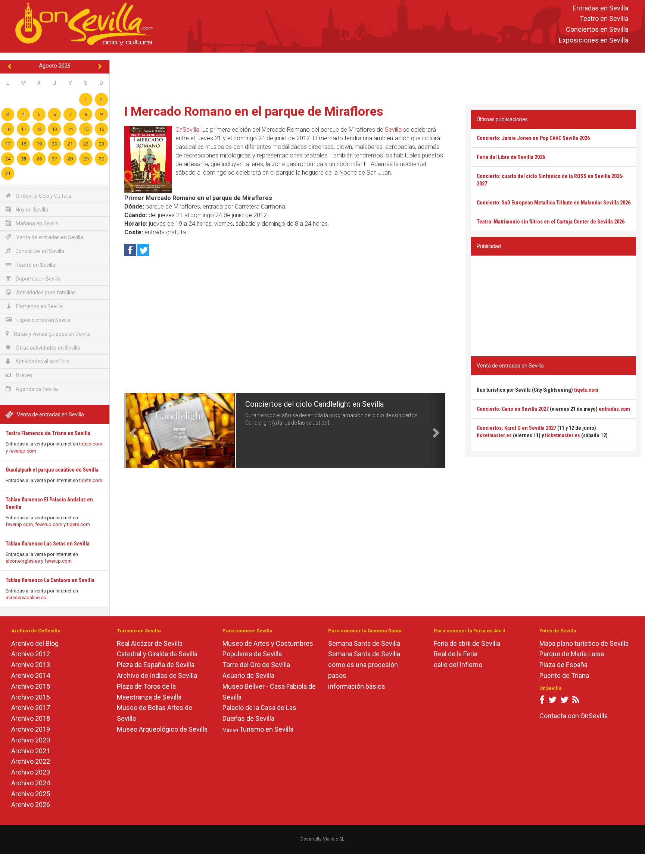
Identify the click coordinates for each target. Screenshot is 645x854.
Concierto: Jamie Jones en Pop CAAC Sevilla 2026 (533, 138)
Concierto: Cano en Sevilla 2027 (513, 409)
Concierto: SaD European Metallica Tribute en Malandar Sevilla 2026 (553, 203)
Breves (23, 375)
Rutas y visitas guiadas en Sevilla (52, 334)
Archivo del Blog (35, 643)
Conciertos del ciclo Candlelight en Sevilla (314, 404)
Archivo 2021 (30, 751)
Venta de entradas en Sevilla (49, 237)
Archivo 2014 (30, 675)
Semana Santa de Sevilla (364, 643)
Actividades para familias (45, 292)
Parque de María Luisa (571, 654)
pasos (337, 675)
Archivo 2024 (30, 783)
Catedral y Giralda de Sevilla (157, 654)
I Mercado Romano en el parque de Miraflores (253, 111)
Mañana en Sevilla (37, 223)
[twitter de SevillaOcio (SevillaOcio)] (564, 701)
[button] (132, 430)
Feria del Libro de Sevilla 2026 (511, 157)
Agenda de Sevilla (36, 389)
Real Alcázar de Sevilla (150, 643)
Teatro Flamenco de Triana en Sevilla (48, 433)
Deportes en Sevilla (38, 279)
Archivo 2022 (30, 761)
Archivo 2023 (30, 772)
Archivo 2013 (30, 665)
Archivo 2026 (30, 804)
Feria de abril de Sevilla (467, 643)
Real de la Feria (455, 654)
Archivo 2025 (30, 794)
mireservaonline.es (26, 597)
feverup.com (22, 451)
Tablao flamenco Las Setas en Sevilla (48, 544)
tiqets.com (90, 444)
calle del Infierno (458, 665)
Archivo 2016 (30, 697)
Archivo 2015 (30, 686)
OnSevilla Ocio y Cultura (43, 196)
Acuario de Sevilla (248, 675)
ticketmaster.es (494, 435)
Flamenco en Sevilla (39, 306)
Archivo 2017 (30, 707)
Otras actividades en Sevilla (47, 348)
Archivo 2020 (30, 740)
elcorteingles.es (23, 561)
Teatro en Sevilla (604, 19)
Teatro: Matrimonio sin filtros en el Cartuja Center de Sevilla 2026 (550, 222)
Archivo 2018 (30, 718)
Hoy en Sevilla (31, 210)
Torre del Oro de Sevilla (256, 665)
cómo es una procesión (363, 665)
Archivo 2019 (30, 729)
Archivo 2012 (30, 654)
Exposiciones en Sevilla (593, 40)
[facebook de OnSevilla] (542, 701)
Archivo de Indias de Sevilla (157, 675)
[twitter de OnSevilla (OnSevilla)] (552, 701)
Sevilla (393, 129)
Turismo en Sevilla (266, 729)
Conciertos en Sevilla (597, 30)
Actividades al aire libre (41, 362)
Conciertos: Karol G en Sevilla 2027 (516, 428)
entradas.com (614, 409)
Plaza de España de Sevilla (155, 665)
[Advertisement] (377, 77)
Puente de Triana (564, 675)
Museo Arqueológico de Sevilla (162, 729)
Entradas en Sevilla (600, 8)
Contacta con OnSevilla (573, 716)
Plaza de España (563, 665)
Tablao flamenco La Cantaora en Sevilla (50, 580)
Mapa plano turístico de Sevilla (584, 643)
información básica (356, 686)
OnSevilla (187, 129)
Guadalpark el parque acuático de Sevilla (52, 470)
